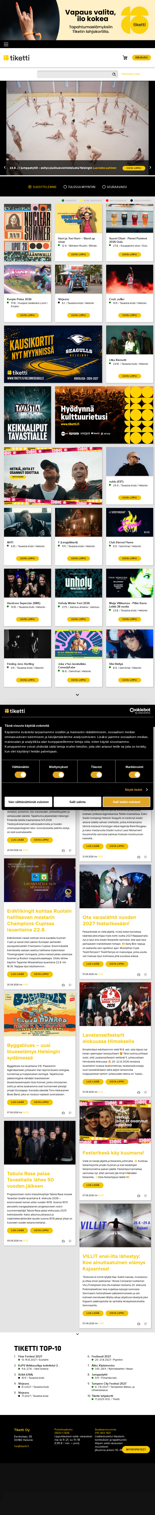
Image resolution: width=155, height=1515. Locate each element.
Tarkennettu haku (130, 74)
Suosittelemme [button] (44, 187)
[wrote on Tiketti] (39, 880)
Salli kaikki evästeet (126, 801)
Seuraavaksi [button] (116, 187)
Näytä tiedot (133, 789)
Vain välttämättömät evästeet (28, 801)
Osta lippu (41, 839)
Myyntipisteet (136, 1449)
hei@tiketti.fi (21, 1446)
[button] (5, 167)
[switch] (58, 775)
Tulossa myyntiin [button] (81, 187)
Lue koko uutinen (104, 168)
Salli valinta (77, 801)
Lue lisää (17, 839)
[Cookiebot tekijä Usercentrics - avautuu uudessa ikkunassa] (132, 711)
